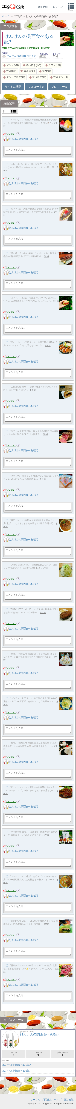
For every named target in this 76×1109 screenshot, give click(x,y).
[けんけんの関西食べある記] (6, 139)
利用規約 (47, 1099)
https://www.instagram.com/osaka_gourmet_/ (27, 47)
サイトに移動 (13, 86)
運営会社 (69, 1099)
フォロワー (38, 1054)
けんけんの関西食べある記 (21, 55)
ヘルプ (58, 1099)
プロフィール (59, 86)
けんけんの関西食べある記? (16, 1064)
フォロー (13, 1054)
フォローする (36, 86)
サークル (35, 1099)
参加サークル (62, 1054)
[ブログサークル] (12, 6)
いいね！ (11, 133)
